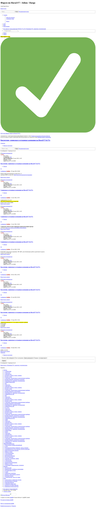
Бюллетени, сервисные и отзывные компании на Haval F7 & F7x (25, 140)
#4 (1, 247)
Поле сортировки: (19, 358)
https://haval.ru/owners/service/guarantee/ (23, 174)
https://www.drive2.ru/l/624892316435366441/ (15, 227)
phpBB (11, 497)
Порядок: (36, 358)
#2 (1, 195)
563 (11, 157)
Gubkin (2, 154)
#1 (1, 168)
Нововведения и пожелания (44, 137)
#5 (1, 272)
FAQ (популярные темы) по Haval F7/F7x (10, 133)
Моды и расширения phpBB (7, 503)
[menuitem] (10, 17)
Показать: (4, 358)
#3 (1, 221)
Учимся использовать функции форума (40, 136)
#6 (1, 294)
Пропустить (3, 8)
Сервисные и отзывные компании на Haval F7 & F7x (17, 190)
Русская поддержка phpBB (7, 499)
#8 (1, 345)
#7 (1, 317)
